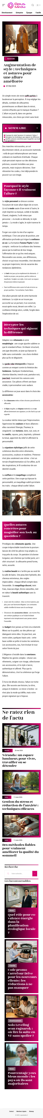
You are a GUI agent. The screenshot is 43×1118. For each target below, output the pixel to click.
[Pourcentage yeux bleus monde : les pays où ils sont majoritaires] (21, 1055)
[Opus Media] (16, 5)
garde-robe (9, 364)
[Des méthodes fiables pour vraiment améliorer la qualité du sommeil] (21, 825)
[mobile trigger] (4, 5)
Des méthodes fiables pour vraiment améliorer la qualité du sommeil (20, 850)
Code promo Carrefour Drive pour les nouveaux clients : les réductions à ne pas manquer (22, 978)
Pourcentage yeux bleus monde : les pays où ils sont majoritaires (22, 1078)
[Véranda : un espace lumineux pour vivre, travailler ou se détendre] (21, 735)
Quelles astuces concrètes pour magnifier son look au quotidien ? (23, 140)
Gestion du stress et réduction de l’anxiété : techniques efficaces (20, 805)
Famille (12, 966)
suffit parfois (30, 95)
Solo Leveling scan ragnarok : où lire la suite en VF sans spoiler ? (21, 1030)
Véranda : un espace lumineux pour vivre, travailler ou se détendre (19, 760)
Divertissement (15, 1021)
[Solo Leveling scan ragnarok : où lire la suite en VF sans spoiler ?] (21, 1007)
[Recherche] (32, 5)
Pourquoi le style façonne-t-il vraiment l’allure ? (22, 135)
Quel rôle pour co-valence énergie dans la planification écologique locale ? (22, 923)
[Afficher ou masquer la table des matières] (32, 128)
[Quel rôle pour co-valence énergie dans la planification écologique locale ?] (21, 896)
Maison (7, 750)
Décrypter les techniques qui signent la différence (23, 137)
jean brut (6, 378)
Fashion (11, 59)
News (12, 910)
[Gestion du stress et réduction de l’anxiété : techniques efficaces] (21, 782)
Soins (6, 797)
